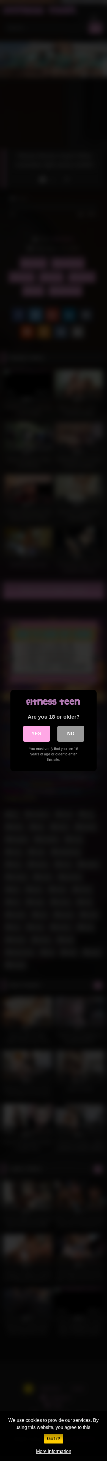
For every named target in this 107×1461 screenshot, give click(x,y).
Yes (36, 733)
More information (53, 1451)
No (70, 733)
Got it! (53, 1438)
